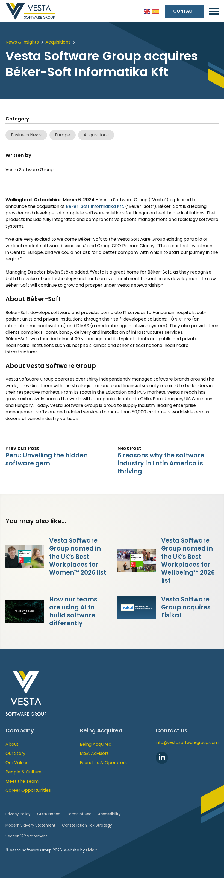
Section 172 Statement (26, 836)
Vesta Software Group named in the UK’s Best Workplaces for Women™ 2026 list (77, 556)
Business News (26, 135)
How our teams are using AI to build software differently (73, 611)
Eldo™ (92, 850)
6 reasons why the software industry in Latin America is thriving (160, 463)
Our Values (16, 762)
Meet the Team (22, 781)
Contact (184, 11)
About (12, 744)
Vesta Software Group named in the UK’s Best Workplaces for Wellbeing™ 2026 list (188, 560)
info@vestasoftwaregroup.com (187, 742)
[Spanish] (155, 11)
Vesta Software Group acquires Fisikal (186, 607)
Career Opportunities (28, 790)
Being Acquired (95, 744)
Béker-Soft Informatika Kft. (95, 206)
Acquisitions (57, 42)
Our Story (15, 753)
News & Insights (22, 42)
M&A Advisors (94, 753)
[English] (147, 11)
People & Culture (23, 772)
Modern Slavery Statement (30, 825)
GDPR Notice (48, 814)
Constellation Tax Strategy (87, 825)
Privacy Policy (18, 814)
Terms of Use (79, 814)
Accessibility (109, 814)
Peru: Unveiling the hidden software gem (46, 459)
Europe (62, 135)
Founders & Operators (103, 762)
